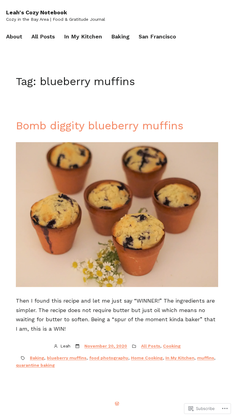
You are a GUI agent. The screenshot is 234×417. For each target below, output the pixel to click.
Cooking (172, 345)
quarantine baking (35, 365)
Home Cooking (147, 357)
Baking (37, 357)
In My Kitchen (179, 357)
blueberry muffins (67, 357)
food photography (108, 357)
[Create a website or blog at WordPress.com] (117, 404)
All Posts (150, 345)
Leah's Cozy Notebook (36, 12)
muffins (205, 357)
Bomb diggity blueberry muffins (99, 125)
